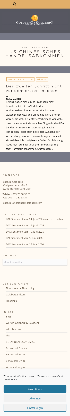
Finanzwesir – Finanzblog (20, 288)
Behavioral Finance (17, 348)
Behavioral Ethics (15, 354)
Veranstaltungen (15, 367)
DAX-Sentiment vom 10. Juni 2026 (25, 231)
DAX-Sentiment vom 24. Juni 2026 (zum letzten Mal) (35, 219)
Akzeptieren (35, 389)
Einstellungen (35, 408)
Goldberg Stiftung (16, 294)
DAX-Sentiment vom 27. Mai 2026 (25, 244)
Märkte (42, 79)
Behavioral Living (15, 360)
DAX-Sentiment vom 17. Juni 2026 (25, 225)
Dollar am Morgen (20, 79)
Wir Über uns (13, 329)
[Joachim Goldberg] (35, 20)
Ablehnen (35, 398)
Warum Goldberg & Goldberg (22, 322)
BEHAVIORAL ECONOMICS (20, 341)
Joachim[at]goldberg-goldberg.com (22, 202)
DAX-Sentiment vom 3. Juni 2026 (24, 238)
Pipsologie (12, 300)
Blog (8, 316)
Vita (8, 335)
